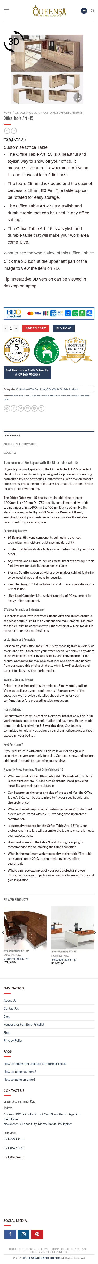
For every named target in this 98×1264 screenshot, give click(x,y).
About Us (10, 1000)
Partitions (51, 1248)
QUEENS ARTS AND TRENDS (41, 1257)
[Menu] (7, 11)
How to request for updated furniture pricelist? (35, 1064)
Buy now (63, 328)
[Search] (92, 11)
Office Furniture (31, 1248)
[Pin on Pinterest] (34, 408)
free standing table (19, 395)
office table (73, 395)
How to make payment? (20, 1072)
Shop (7, 1032)
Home (7, 112)
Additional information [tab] (20, 443)
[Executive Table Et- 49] (25, 929)
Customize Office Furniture (62, 112)
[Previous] (3, 942)
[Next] (94, 942)
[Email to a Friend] (27, 408)
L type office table (39, 395)
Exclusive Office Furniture (49, 1251)
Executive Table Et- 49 (16, 958)
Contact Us (11, 1008)
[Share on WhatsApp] (7, 408)
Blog (7, 1016)
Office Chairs (70, 1248)
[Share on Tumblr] (41, 408)
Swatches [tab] (10, 452)
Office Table (52, 389)
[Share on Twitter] (21, 408)
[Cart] (84, 11)
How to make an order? (19, 1079)
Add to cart (36, 328)
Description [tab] (12, 435)
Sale (82, 395)
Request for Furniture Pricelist (24, 1024)
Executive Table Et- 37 (64, 959)
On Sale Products (27, 112)
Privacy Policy (13, 1040)
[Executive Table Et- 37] (72, 929)
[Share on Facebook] (14, 408)
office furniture (58, 395)
